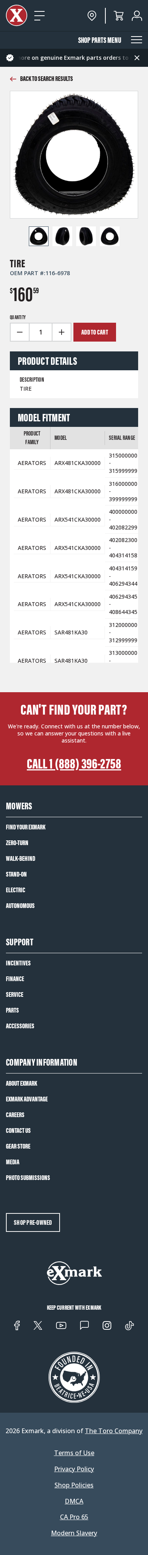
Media (12, 1162)
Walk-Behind (20, 858)
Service (14, 994)
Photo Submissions (28, 1178)
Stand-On (16, 874)
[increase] (61, 332)
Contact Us (18, 1130)
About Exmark (21, 1083)
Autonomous (20, 906)
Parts (12, 1010)
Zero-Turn (17, 843)
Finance (15, 979)
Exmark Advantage (27, 1099)
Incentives (18, 963)
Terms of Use (74, 1453)
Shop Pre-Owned (33, 1222)
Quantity (18, 317)
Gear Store (18, 1146)
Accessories (20, 1026)
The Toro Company (113, 1430)
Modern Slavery (74, 1533)
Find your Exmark (25, 827)
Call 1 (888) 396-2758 (74, 764)
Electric (15, 890)
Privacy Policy (74, 1469)
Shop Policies (74, 1485)
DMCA (74, 1501)
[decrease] (19, 332)
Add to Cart (94, 332)
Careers (15, 1115)
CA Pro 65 (74, 1517)
